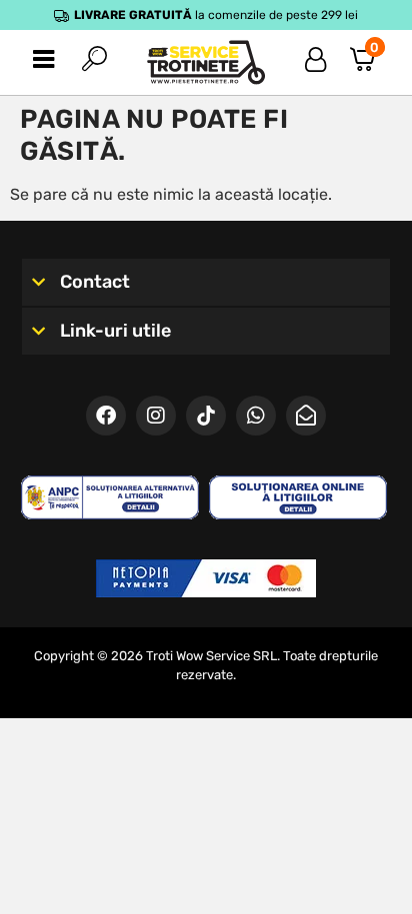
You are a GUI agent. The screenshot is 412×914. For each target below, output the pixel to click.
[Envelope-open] (306, 416)
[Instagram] (156, 416)
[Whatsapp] (256, 416)
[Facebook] (106, 416)
